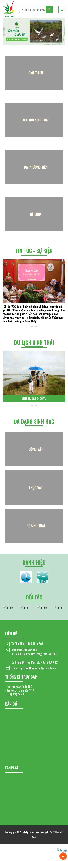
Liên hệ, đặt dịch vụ (34, 398)
